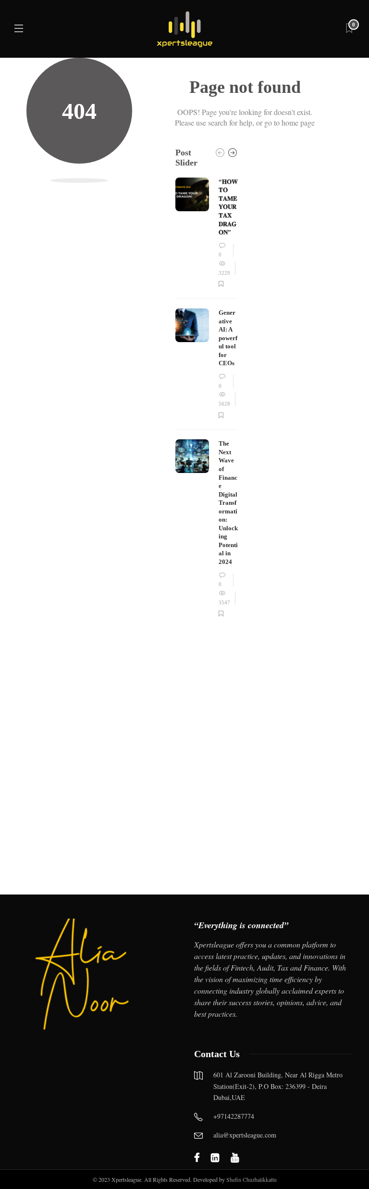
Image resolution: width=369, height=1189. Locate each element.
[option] (206, 398)
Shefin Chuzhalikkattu (251, 1179)
